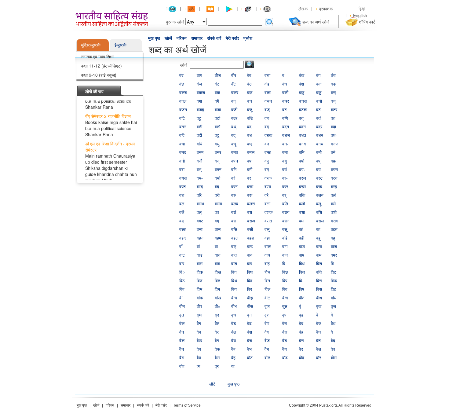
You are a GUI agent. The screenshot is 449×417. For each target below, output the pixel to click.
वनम (200, 152)
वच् (333, 101)
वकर (234, 92)
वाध (267, 255)
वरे (266, 195)
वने (333, 152)
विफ (334, 280)
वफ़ (333, 161)
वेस (284, 332)
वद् (233, 135)
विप (284, 280)
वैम (267, 349)
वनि (302, 152)
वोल (334, 357)
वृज (333, 306)
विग (233, 272)
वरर (285, 186)
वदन (302, 126)
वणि (285, 118)
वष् (217, 221)
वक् (333, 84)
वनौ (199, 161)
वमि (233, 169)
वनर (218, 152)
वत (333, 118)
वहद (182, 238)
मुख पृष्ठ (154, 38)
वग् (233, 101)
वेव (249, 75)
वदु (217, 135)
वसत (268, 221)
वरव (319, 186)
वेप (199, 332)
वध (249, 135)
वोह (181, 366)
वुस (284, 306)
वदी (199, 135)
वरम (250, 186)
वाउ (250, 246)
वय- (200, 178)
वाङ (302, 246)
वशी (334, 212)
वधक (268, 135)
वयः (302, 169)
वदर (319, 126)
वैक (181, 340)
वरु (233, 195)
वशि (319, 212)
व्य (198, 366)
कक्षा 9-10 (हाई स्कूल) (98, 75)
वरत (182, 186)
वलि (285, 203)
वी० (217, 306)
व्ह (233, 366)
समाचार (197, 38)
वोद (301, 357)
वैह (233, 357)
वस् (333, 92)
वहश (250, 238)
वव (217, 212)
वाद (249, 255)
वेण (267, 323)
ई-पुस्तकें (120, 45)
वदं (249, 126)
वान (285, 255)
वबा (181, 169)
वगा (199, 101)
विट (333, 272)
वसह (182, 229)
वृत (181, 315)
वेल (233, 332)
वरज (302, 178)
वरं (233, 178)
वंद (181, 75)
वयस (183, 178)
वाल (200, 263)
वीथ (319, 297)
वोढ (285, 357)
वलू (318, 203)
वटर (334, 109)
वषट (200, 221)
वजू (249, 109)
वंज (199, 84)
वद (267, 126)
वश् (181, 221)
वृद (217, 315)
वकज (201, 92)
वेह (301, 332)
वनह (268, 152)
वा (216, 246)
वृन (249, 315)
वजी (234, 109)
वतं (318, 118)
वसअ (251, 221)
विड (200, 280)
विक (200, 272)
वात (234, 255)
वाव (217, 263)
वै (332, 332)
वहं (301, 229)
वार (181, 263)
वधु (217, 144)
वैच (249, 340)
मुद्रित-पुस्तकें (90, 45)
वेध (333, 323)
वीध (333, 297)
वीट (267, 297)
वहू (318, 238)
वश (249, 212)
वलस (251, 203)
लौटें (212, 384)
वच (249, 101)
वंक (301, 75)
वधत (302, 135)
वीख (218, 297)
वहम (218, 238)
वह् (333, 238)
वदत (285, 126)
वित (217, 280)
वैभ (249, 349)
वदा (333, 126)
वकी (285, 92)
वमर (334, 255)
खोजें (168, 38)
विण (319, 280)
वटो (217, 118)
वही (301, 238)
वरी (217, 195)
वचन (268, 101)
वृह (301, 315)
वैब (233, 349)
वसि (234, 229)
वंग (318, 75)
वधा (182, 144)
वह (318, 229)
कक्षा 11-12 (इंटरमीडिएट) (101, 66)
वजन (183, 109)
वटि (182, 118)
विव (284, 289)
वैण (301, 340)
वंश (301, 84)
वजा (218, 109)
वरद (200, 186)
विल (267, 289)
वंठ (249, 84)
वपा (249, 161)
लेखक (303, 8)
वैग (217, 340)
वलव (234, 203)
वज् (267, 109)
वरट (319, 178)
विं (283, 263)
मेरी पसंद (232, 38)
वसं (233, 221)
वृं (300, 306)
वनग (302, 144)
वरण (334, 178)
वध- (334, 135)
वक (318, 84)
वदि (181, 135)
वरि (199, 195)
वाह (267, 263)
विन (267, 280)
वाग (284, 246)
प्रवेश (247, 38)
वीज (218, 75)
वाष (249, 263)
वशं (233, 212)
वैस (217, 357)
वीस (250, 306)
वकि (302, 195)
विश (319, 263)
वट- (319, 109)
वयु (284, 161)
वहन (200, 238)
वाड (200, 255)
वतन (182, 126)
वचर (285, 101)
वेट (217, 323)
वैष (199, 357)
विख (218, 272)
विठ (181, 280)
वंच (333, 75)
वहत (334, 229)
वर (249, 178)
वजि (319, 272)
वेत (284, 323)
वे (332, 315)
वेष (267, 332)
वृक (318, 306)
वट (284, 109)
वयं (284, 169)
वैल (318, 349)
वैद (333, 340)
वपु (267, 161)
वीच (234, 297)
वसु (267, 229)
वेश (249, 332)
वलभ (200, 203)
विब (181, 289)
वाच (319, 246)
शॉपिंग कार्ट (367, 22)
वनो (182, 161)
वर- (285, 178)
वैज (267, 340)
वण (267, 118)
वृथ (199, 315)
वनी (319, 152)
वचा (267, 75)
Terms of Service (187, 405)
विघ (250, 272)
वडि (250, 118)
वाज (334, 246)
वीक (200, 297)
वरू (249, 195)
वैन (181, 349)
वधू (233, 144)
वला (267, 203)
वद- (218, 186)
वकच (183, 92)
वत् (301, 118)
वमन (218, 169)
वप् (318, 161)
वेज (318, 323)
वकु (301, 92)
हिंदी (362, 8)
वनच (319, 144)
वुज (267, 306)
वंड (267, 84)
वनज (334, 144)
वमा (301, 221)
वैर (301, 349)
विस (319, 289)
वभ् (199, 169)
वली (302, 203)
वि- (301, 280)
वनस (250, 152)
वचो (319, 101)
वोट (250, 357)
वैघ (233, 340)
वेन (181, 332)
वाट (182, 255)
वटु (199, 118)
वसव (334, 221)
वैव (333, 349)
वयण (334, 169)
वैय (284, 349)
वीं (180, 297)
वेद (301, 323)
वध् (249, 144)
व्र (217, 366)
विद (249, 280)
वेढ (249, 323)
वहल (234, 238)
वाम (318, 255)
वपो (301, 161)
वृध (233, 315)
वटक (303, 109)
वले (333, 203)
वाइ (233, 246)
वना (285, 152)
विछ (285, 272)
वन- (285, 144)
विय (234, 289)
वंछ (181, 84)
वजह (200, 109)
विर (249, 289)
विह (333, 289)
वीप (199, 306)
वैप (199, 349)
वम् (267, 169)
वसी (250, 229)
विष (301, 289)
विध (302, 263)
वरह (334, 186)
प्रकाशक (326, 8)
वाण (218, 255)
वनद (182, 152)
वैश (181, 357)
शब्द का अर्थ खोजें (315, 22)
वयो (217, 178)
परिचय (182, 38)
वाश (234, 263)
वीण (285, 297)
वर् (284, 195)
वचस (303, 101)
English (360, 15)
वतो (217, 126)
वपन (234, 161)
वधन (319, 135)
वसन (286, 221)
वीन (182, 306)
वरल (302, 186)
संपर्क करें (214, 38)
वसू (284, 229)
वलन (319, 195)
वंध (284, 84)
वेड (233, 323)
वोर (318, 357)
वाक (268, 246)
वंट (217, 84)
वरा (181, 195)
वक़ (249, 92)
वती (199, 126)
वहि (284, 238)
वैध (318, 332)
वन (267, 144)
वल (181, 203)
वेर (217, 332)
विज (302, 272)
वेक (181, 323)
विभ (199, 289)
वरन (234, 186)
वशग (285, 212)
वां (198, 246)
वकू (318, 92)
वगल (182, 101)
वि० (182, 272)
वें (317, 315)
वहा (267, 238)
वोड (267, 357)
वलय (218, 203)
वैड (284, 340)
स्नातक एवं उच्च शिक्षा (97, 56)
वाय (199, 75)
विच (267, 272)
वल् (199, 212)
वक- (218, 92)
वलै (181, 212)
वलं (333, 195)
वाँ (180, 246)
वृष (284, 315)
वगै (217, 101)
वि (332, 263)
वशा (302, 212)
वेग (199, 323)
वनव (234, 152)
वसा (200, 229)
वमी (249, 169)
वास (218, 229)
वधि (199, 144)
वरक (268, 178)
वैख (199, 340)
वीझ (250, 297)
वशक (268, 212)
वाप (301, 255)
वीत (302, 297)
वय (318, 169)
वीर (233, 75)
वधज (286, 135)
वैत (318, 340)
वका (268, 92)
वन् (217, 161)
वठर (234, 118)
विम (217, 289)
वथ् (233, 126)
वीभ (234, 306)
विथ (234, 280)
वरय (268, 186)
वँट (233, 84)
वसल (320, 221)
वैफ (217, 349)
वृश (267, 315)
